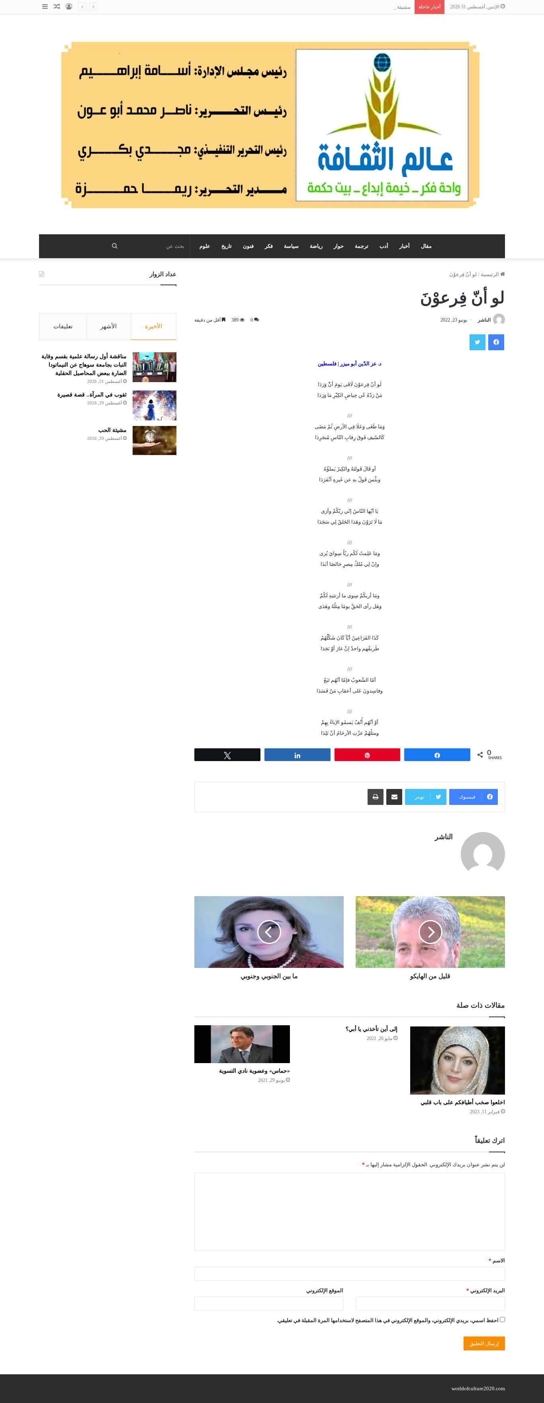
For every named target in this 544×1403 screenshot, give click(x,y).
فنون (248, 246)
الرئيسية (490, 274)
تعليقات (62, 326)
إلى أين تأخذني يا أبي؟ (371, 1029)
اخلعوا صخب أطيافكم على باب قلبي (463, 1102)
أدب (384, 246)
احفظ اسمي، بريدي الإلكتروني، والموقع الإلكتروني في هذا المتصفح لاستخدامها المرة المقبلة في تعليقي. (388, 1320)
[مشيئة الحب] (154, 440)
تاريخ (226, 246)
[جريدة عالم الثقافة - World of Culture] (272, 124)
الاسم (497, 1261)
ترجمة (361, 246)
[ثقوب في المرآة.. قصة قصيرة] (154, 405)
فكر (269, 246)
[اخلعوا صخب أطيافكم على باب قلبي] (457, 1059)
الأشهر (108, 326)
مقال (426, 246)
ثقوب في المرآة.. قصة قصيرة (92, 395)
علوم (205, 246)
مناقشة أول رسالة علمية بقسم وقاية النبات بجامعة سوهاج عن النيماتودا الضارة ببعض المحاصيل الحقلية (84, 364)
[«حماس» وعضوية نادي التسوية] (242, 1044)
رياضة (316, 246)
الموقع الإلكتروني (324, 1290)
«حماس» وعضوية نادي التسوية (254, 1071)
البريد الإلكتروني (485, 1290)
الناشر (484, 320)
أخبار (404, 246)
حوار (339, 246)
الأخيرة (153, 326)
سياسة (291, 246)
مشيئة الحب (397, 7)
